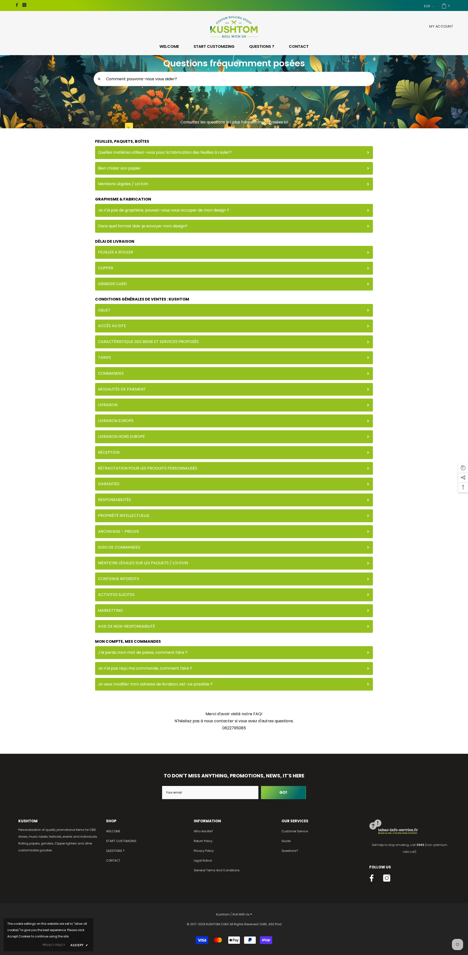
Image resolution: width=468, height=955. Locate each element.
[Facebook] (17, 5)
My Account (441, 26)
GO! (283, 792)
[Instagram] (24, 5)
